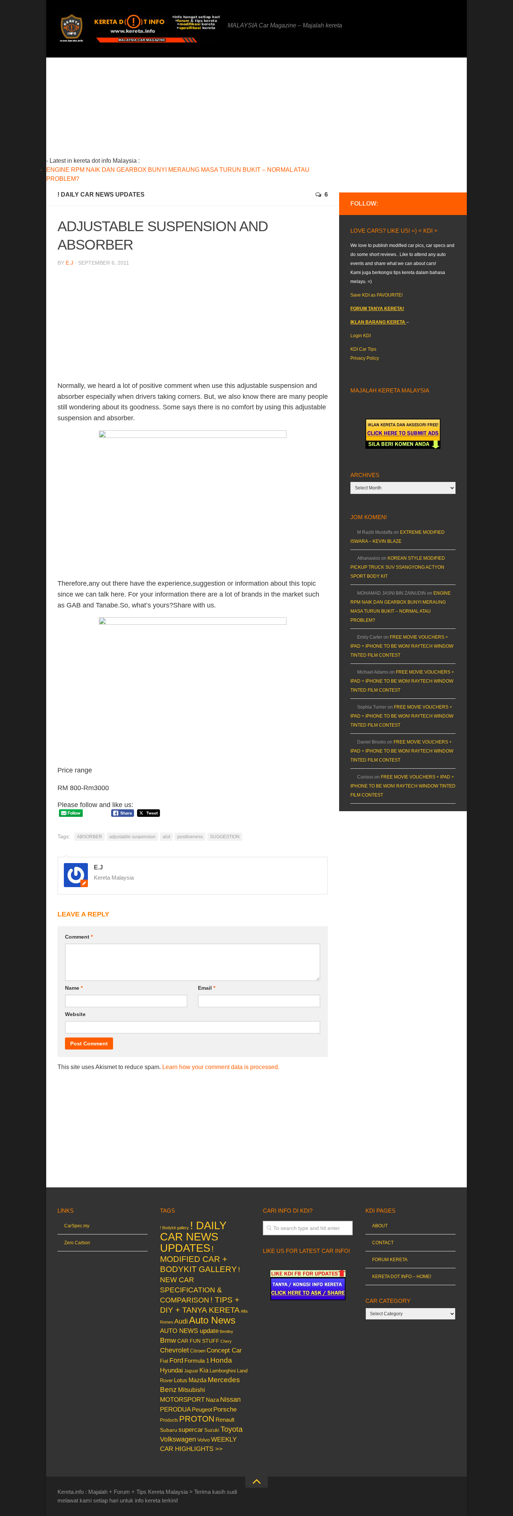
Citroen (197, 1351)
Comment (79, 937)
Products (169, 1420)
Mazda (198, 1380)
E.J (69, 263)
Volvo (203, 1440)
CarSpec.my (76, 1225)
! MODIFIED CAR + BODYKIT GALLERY (198, 1259)
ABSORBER (89, 836)
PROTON (196, 1419)
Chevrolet (174, 1350)
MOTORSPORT (182, 1399)
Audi (181, 1321)
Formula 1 (196, 1360)
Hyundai (171, 1370)
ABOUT (380, 1225)
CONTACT (383, 1242)
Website (75, 1014)
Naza (212, 1400)
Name (74, 988)
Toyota (231, 1429)
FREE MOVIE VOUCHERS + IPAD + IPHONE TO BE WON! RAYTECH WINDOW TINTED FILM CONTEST (401, 646)
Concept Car (224, 1350)
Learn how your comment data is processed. (220, 1067)
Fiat (164, 1361)
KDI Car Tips (363, 349)
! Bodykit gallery (174, 1227)
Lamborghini (223, 1371)
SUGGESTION (225, 836)
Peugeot (202, 1409)
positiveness (190, 836)
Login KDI (360, 335)
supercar (190, 1429)
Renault (225, 1419)
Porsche (225, 1409)
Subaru (168, 1430)
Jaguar (191, 1371)
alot (166, 836)
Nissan (230, 1399)
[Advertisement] (204, 110)
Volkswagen (178, 1439)
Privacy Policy (364, 358)
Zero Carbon (77, 1242)
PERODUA (175, 1409)
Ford (176, 1360)
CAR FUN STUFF (198, 1341)
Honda (221, 1360)
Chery (226, 1341)
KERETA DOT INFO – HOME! (401, 1276)
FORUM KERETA (389, 1259)
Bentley (226, 1331)
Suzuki (211, 1430)
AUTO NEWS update (189, 1330)
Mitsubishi (191, 1390)
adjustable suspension (132, 836)
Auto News (212, 1320)
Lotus (180, 1380)
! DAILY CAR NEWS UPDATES (101, 194)
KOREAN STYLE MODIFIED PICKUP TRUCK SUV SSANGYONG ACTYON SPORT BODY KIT (397, 567)
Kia (203, 1370)
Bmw (168, 1340)
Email (206, 988)
